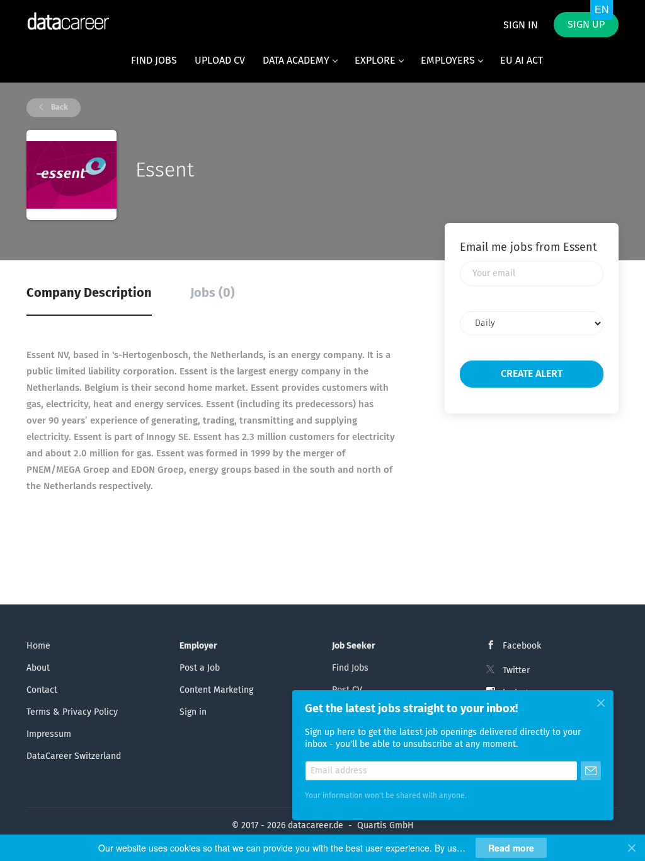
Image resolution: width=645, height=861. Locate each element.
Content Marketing (216, 690)
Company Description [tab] (89, 293)
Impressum (48, 734)
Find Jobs (350, 668)
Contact (41, 690)
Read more (511, 847)
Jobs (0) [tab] (212, 293)
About (38, 668)
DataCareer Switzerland (73, 756)
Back (58, 108)
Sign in (520, 25)
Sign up (586, 25)
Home (38, 646)
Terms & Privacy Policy (72, 712)
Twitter (516, 670)
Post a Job (200, 668)
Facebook (522, 646)
